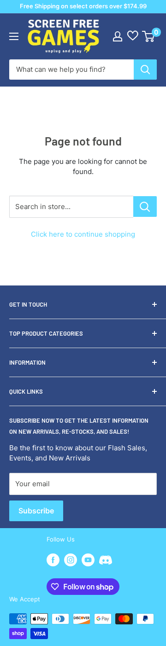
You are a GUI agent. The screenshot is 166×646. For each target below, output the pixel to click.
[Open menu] (13, 36)
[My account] (117, 36)
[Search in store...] (145, 206)
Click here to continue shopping (83, 234)
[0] (148, 36)
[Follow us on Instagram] (70, 559)
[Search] (145, 69)
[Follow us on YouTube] (88, 559)
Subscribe (36, 510)
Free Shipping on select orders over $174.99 (83, 6)
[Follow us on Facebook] (53, 559)
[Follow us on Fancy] (105, 561)
